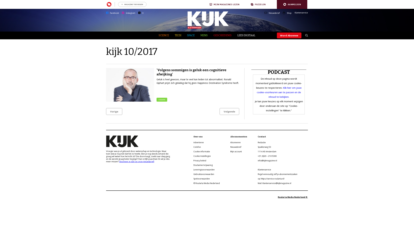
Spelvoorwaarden (201, 178)
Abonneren (235, 142)
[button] (292, 4)
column (161, 99)
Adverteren (198, 142)
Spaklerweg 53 (264, 147)
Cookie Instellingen (202, 156)
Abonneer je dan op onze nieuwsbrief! (136, 161)
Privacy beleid (199, 160)
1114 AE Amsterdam (267, 151)
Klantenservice (301, 12)
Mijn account (236, 151)
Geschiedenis (222, 35)
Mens (204, 35)
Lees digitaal (246, 35)
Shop (289, 13)
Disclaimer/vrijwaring (203, 165)
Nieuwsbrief (274, 13)
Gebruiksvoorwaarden (203, 174)
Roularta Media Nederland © (293, 197)
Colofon (197, 147)
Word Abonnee (289, 35)
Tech (178, 35)
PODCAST (279, 72)
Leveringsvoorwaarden (204, 169)
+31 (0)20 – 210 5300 (267, 156)
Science (164, 35)
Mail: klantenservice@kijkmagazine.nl (274, 183)
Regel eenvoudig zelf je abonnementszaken (277, 174)
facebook (114, 13)
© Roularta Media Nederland (206, 183)
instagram (130, 13)
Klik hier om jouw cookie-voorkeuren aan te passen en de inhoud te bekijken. (279, 92)
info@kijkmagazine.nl (267, 160)
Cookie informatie (201, 151)
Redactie (262, 142)
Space (191, 35)
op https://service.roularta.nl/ (271, 178)
